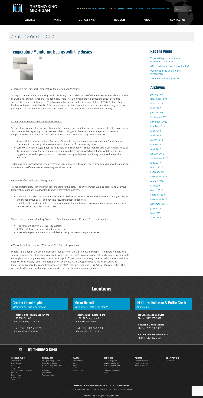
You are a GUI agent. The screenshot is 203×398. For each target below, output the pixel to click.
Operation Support (111, 368)
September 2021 (159, 117)
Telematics (46, 370)
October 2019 (157, 126)
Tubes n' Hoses (78, 370)
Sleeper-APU (15, 368)
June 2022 (155, 107)
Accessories (46, 372)
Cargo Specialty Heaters (51, 368)
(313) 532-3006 (125, 8)
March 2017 (156, 167)
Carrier (75, 363)
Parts (57, 19)
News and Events (141, 363)
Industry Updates (141, 365)
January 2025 (157, 94)
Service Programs (110, 361)
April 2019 (155, 135)
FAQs (106, 372)
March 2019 (156, 139)
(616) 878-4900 (99, 8)
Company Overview (142, 361)
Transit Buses (16, 377)
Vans (13, 365)
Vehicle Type (87, 19)
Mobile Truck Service (112, 363)
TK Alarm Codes (143, 8)
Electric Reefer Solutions (123, 389)
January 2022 (157, 112)
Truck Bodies (16, 363)
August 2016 (157, 181)
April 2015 (155, 217)
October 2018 (157, 144)
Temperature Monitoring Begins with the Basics (51, 52)
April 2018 (155, 149)
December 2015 (158, 199)
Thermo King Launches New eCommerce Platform (165, 60)
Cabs (13, 379)
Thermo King (77, 361)
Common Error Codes (112, 370)
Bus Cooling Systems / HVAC (52, 365)
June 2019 (155, 130)
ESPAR (75, 365)
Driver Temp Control (49, 363)
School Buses (16, 375)
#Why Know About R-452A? (164, 78)
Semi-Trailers (16, 361)
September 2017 (159, 158)
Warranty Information (112, 365)
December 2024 (158, 98)
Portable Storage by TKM (79, 389)
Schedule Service (161, 8)
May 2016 (155, 185)
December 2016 (158, 176)
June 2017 (155, 162)
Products (119, 19)
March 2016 (156, 190)
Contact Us (177, 19)
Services (30, 19)
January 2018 (157, 153)
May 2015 (155, 213)
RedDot (76, 368)
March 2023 (156, 103)
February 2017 (158, 171)
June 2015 (155, 208)
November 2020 (158, 121)
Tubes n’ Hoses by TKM (101, 389)
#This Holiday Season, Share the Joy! (169, 66)
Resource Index (48, 375)
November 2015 (158, 203)
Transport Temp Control (51, 361)
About (148, 19)
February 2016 (158, 194)
